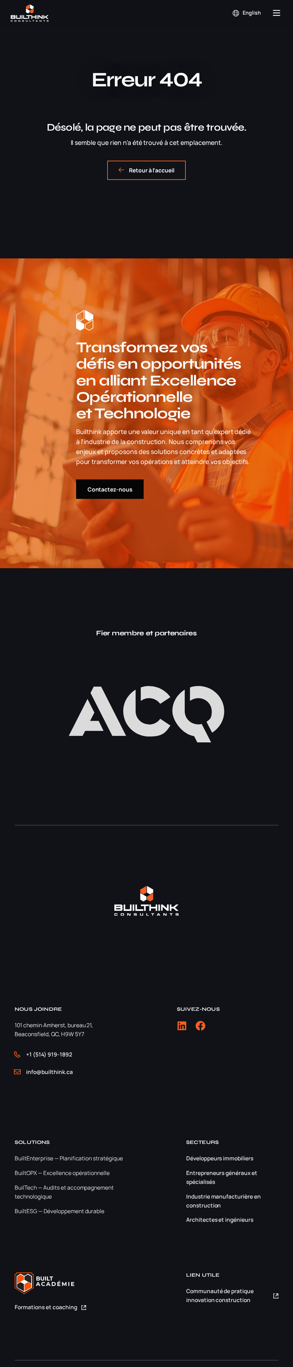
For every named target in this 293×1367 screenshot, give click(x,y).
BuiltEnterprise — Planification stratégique (69, 1158)
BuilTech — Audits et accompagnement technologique (65, 1192)
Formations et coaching (46, 1307)
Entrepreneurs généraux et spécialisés (222, 1177)
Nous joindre (38, 1009)
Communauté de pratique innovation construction (220, 1295)
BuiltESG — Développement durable (59, 1211)
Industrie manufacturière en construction (223, 1200)
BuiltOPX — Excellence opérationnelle (62, 1173)
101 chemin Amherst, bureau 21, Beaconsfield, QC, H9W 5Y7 (54, 1029)
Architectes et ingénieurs (220, 1220)
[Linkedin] (182, 1026)
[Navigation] (276, 13)
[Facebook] (200, 1026)
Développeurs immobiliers (220, 1158)
